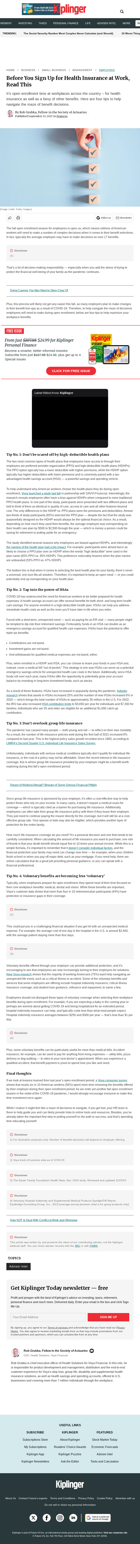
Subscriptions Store (35, 1443)
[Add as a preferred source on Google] (96, 1521)
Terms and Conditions (62, 1501)
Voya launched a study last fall (41, 493)
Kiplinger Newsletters (35, 1465)
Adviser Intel (106, 23)
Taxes (43, 23)
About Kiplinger (70, 1443)
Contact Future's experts (33, 1501)
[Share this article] (9, 218)
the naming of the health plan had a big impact (36, 547)
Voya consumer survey (112, 1080)
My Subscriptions (35, 1450)
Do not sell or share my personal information (70, 1508)
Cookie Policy (104, 1501)
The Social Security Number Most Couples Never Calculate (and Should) (68, 33)
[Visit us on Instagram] (60, 1521)
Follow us (106, 217)
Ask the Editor (70, 1465)
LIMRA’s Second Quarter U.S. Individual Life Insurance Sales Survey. (51, 743)
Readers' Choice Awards (70, 1450)
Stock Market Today (104, 1443)
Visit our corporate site (115, 1536)
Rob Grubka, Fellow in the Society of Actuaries (53, 112)
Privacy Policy (86, 1501)
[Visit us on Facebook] (47, 1521)
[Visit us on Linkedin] (73, 1521)
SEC (77, 1245)
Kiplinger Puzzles (70, 1457)
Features (62, 116)
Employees (107, 70)
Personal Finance (66, 23)
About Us (10, 1501)
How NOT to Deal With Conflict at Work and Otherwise (43, 1220)
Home (10, 70)
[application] (70, 418)
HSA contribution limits (56, 704)
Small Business (54, 70)
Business (28, 70)
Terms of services (58, 1327)
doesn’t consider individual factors (90, 848)
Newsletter (126, 217)
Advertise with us (125, 1501)
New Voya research (19, 974)
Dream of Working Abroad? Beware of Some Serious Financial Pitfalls (53, 785)
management (83, 70)
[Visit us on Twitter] (33, 1521)
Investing (25, 23)
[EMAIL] (93, 1350)
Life (88, 23)
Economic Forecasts (105, 1450)
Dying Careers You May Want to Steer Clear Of (39, 290)
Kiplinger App (35, 1457)
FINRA (94, 1245)
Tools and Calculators (105, 1465)
